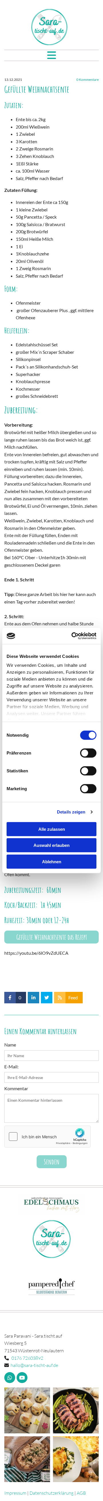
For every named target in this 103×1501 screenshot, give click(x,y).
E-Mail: (11, 1066)
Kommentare (87, 79)
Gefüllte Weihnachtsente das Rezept (51, 937)
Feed (73, 997)
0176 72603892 (27, 1358)
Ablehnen (51, 861)
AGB (81, 1493)
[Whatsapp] (9, 1377)
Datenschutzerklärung (51, 1493)
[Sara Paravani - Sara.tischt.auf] (49, 27)
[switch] (88, 752)
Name (10, 1044)
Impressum (15, 1493)
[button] (51, 55)
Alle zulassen (51, 828)
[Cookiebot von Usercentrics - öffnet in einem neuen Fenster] (72, 636)
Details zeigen (71, 811)
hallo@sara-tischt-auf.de (34, 1365)
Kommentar (16, 1088)
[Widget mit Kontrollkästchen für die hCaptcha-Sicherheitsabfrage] (47, 1136)
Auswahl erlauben (51, 845)
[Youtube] (22, 1377)
